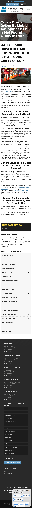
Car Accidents (7, 277)
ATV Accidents (7, 260)
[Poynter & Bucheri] (12, 9)
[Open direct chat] (28, 487)
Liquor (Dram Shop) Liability (12, 447)
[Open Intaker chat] (14, 507)
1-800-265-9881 (18, 1)
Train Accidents (7, 323)
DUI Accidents (7, 293)
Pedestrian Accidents (9, 302)
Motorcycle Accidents (10, 297)
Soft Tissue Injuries (8, 318)
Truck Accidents (8, 327)
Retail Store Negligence (10, 310)
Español (22, 4)
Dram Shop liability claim (21, 190)
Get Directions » (7, 351)
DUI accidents (8, 91)
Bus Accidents (7, 272)
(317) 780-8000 (8, 473)
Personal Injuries (9, 408)
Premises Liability (8, 306)
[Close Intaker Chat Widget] (30, 487)
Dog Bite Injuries (8, 285)
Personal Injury (7, 256)
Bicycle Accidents (8, 264)
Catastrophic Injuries (10, 281)
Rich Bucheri (17, 65)
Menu (29, 9)
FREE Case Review (12, 4)
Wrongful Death (8, 331)
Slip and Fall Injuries (9, 314)
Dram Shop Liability (8, 289)
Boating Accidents (8, 268)
